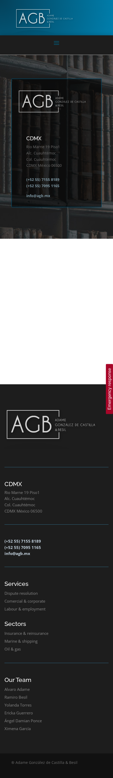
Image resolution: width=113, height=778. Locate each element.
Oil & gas (12, 649)
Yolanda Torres (18, 705)
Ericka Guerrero (18, 712)
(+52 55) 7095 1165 (42, 185)
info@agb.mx (38, 195)
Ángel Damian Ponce (23, 720)
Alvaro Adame (17, 689)
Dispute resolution (21, 593)
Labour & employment (24, 609)
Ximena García (17, 728)
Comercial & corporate (24, 601)
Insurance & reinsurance (26, 633)
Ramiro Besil (15, 697)
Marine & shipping (21, 641)
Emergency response (109, 389)
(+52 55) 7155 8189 (42, 179)
